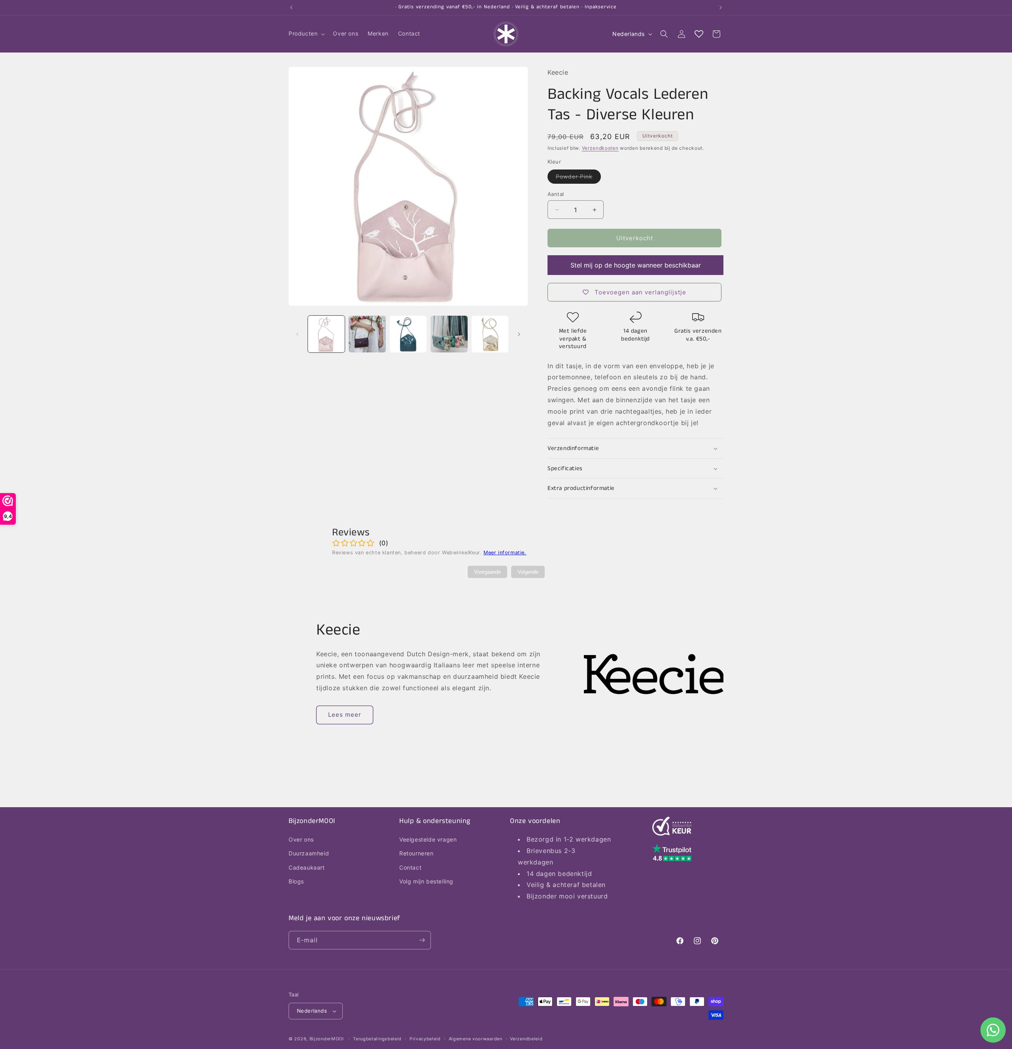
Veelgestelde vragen (428, 839)
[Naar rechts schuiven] (519, 334)
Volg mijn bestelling (426, 881)
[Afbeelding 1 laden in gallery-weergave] (326, 334)
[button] (306, 33)
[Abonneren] (421, 940)
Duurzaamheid (309, 853)
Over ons (301, 839)
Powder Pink (578, 178)
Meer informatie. (505, 553)
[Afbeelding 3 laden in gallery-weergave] (408, 334)
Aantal (556, 194)
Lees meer (344, 714)
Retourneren (416, 853)
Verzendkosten (600, 148)
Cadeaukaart (307, 867)
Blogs (296, 881)
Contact (410, 867)
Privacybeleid (425, 1038)
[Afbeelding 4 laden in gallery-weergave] (448, 334)
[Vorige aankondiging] (291, 7)
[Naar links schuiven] (297, 334)
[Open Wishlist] (699, 34)
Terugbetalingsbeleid (377, 1038)
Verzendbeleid (526, 1038)
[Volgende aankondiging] (720, 7)
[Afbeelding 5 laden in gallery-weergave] (490, 334)
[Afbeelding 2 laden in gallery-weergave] (367, 334)
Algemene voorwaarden (475, 1038)
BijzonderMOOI (327, 1038)
